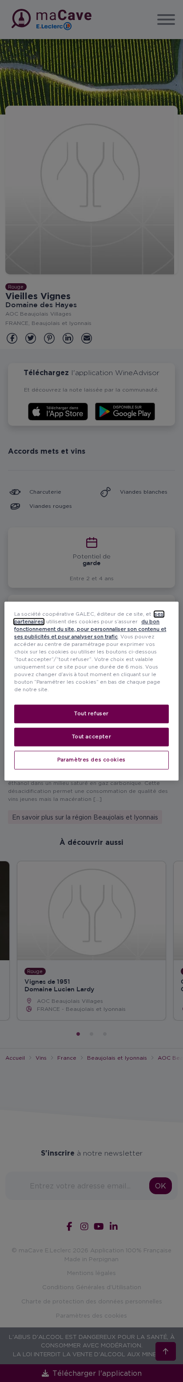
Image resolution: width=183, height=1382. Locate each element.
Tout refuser (91, 713)
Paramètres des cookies (91, 759)
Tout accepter (91, 736)
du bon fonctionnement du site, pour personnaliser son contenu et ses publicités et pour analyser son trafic (90, 629)
